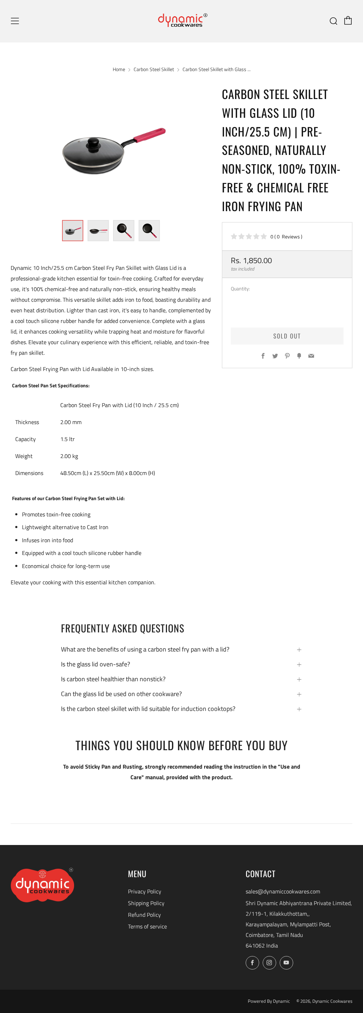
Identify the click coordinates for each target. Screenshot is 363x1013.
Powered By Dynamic (269, 1001)
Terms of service (147, 926)
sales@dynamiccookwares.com (283, 891)
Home (119, 69)
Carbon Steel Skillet (154, 69)
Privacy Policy (144, 891)
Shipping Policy (146, 903)
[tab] (72, 230)
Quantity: (240, 288)
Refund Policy (144, 914)
